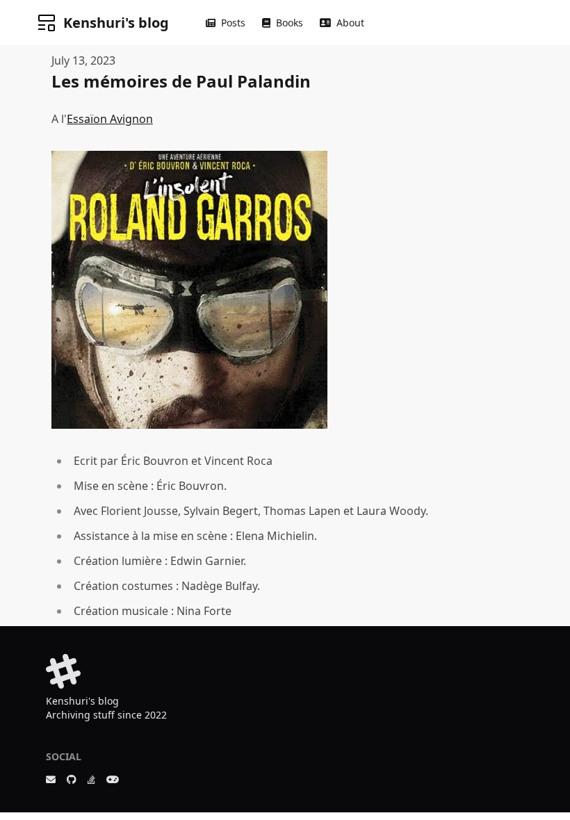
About (350, 22)
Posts (233, 22)
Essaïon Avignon (110, 118)
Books (289, 22)
